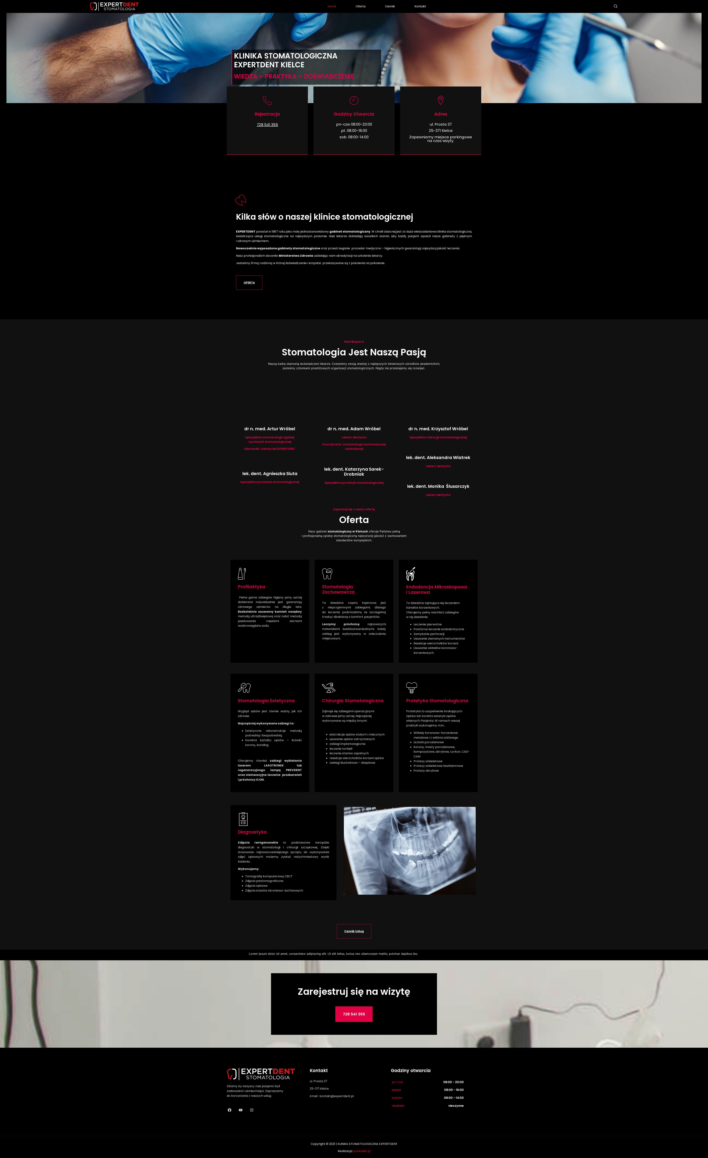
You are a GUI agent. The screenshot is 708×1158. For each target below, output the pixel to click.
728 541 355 (267, 124)
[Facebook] (229, 1110)
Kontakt (420, 6)
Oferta (360, 6)
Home (331, 6)
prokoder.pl (361, 1151)
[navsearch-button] (613, 6)
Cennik (390, 6)
